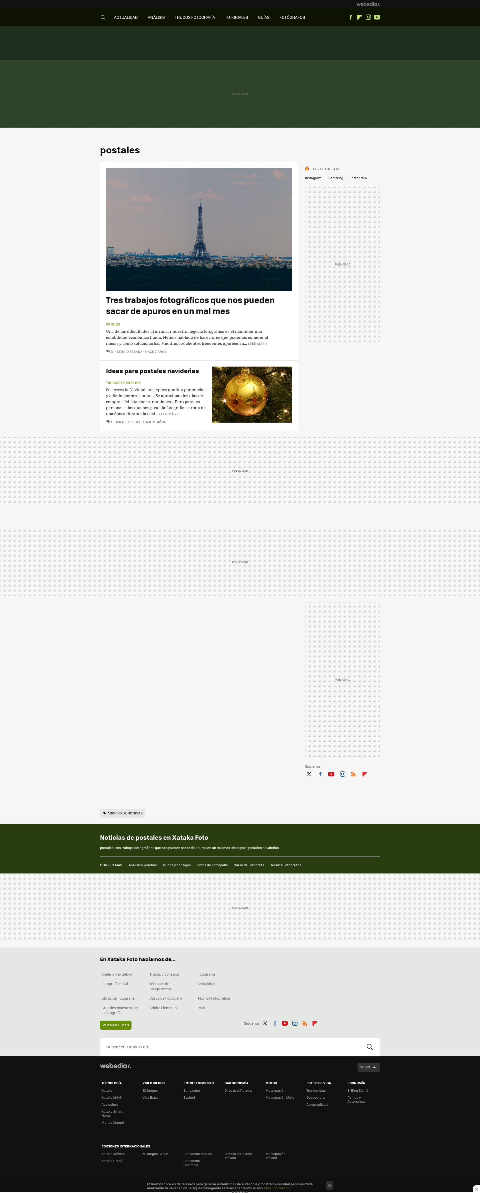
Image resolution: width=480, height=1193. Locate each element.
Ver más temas (116, 1025)
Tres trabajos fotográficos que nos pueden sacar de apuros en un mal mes (190, 305)
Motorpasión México (276, 1155)
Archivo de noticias (125, 813)
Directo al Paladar (238, 1090)
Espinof (189, 1097)
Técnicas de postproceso (160, 986)
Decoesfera (315, 1097)
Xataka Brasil (112, 1160)
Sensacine (192, 1090)
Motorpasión (276, 1090)
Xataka (107, 1090)
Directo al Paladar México (238, 1155)
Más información (277, 1187)
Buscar (369, 1046)
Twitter (309, 773)
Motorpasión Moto (280, 1097)
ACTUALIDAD (126, 17)
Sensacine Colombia (192, 1162)
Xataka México (113, 1153)
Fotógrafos (207, 974)
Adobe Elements (163, 1007)
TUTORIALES (236, 17)
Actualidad (207, 983)
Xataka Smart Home (112, 1113)
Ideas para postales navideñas (152, 370)
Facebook (351, 17)
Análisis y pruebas (143, 864)
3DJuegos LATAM (155, 1153)
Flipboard (359, 17)
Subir (365, 1067)
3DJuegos (150, 1090)
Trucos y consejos (123, 383)
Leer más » (257, 343)
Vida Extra (150, 1097)
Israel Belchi (128, 421)
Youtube (377, 17)
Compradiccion (318, 1104)
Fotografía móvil (115, 983)
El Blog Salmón (359, 1090)
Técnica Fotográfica (286, 864)
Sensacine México (198, 1153)
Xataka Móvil (112, 1097)
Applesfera (110, 1104)
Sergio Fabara (129, 351)
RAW (201, 1007)
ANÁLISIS (156, 17)
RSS (354, 773)
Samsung (335, 177)
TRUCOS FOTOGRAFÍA (195, 17)
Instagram (368, 17)
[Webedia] (368, 4)
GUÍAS (264, 17)
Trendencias (316, 1090)
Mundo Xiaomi (113, 1122)
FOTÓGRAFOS (292, 17)
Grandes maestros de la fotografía (120, 1010)
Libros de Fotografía (212, 864)
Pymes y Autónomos (357, 1099)
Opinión (113, 324)
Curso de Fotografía (249, 864)
